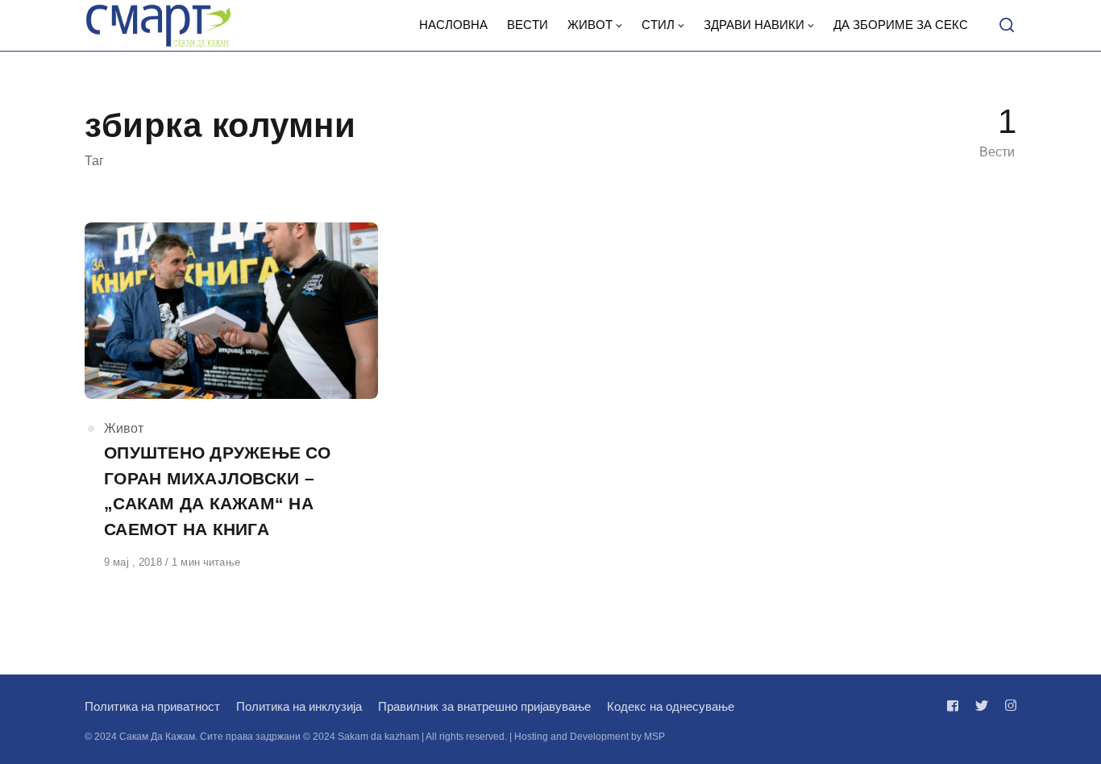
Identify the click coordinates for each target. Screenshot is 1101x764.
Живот (123, 428)
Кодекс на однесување (670, 706)
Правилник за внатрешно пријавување (484, 706)
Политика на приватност (152, 706)
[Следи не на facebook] (956, 705)
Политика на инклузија (299, 706)
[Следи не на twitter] (982, 705)
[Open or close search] (1007, 26)
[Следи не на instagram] (1007, 705)
